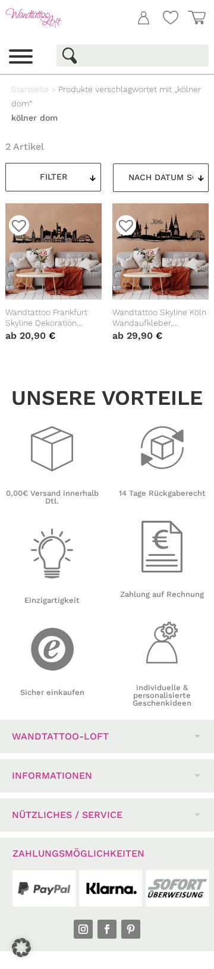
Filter (53, 176)
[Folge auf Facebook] (107, 929)
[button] (21, 947)
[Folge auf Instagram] (83, 929)
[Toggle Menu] (21, 56)
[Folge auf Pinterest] (130, 929)
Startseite (30, 89)
